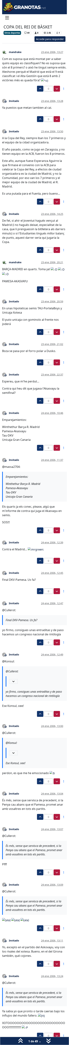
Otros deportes (12, 32)
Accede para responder (50, 39)
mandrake (15, 52)
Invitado (14, 101)
